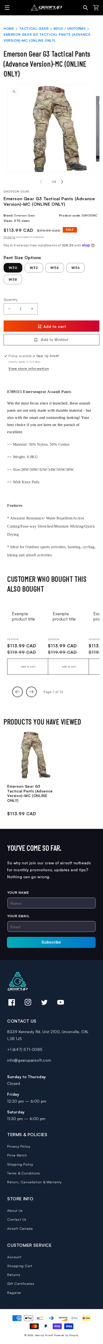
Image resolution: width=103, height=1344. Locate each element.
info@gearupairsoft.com (29, 1060)
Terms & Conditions (23, 1173)
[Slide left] (41, 182)
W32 (34, 268)
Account (14, 1257)
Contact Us (16, 1219)
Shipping (9, 236)
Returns (13, 1275)
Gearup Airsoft (44, 1335)
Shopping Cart (19, 1266)
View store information (28, 368)
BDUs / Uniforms (70, 28)
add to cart (28, 666)
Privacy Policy (18, 1146)
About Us (15, 1210)
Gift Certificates (20, 1283)
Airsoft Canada (20, 1228)
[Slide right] (62, 182)
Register (14, 1293)
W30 (13, 268)
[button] (8, 7)
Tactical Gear (34, 28)
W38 (13, 279)
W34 (54, 268)
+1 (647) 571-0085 (24, 1049)
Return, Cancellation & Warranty (34, 1182)
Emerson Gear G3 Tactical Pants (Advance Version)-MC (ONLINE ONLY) (30, 793)
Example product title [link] (23, 616)
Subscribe (51, 942)
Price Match (17, 1155)
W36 (75, 268)
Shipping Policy (20, 1164)
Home (9, 28)
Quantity (10, 299)
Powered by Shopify (66, 1335)
